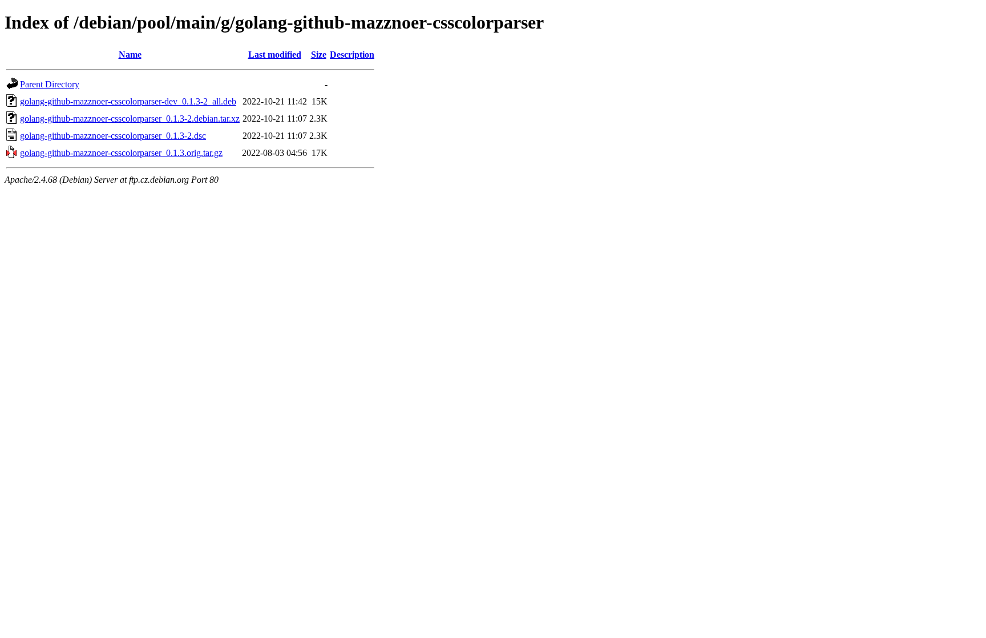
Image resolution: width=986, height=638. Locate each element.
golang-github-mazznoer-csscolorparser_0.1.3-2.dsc (113, 136)
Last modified (274, 54)
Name (130, 54)
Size (318, 54)
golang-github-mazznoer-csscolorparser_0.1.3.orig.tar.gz (121, 153)
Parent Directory (49, 84)
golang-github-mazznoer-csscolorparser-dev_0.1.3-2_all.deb (128, 101)
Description (352, 54)
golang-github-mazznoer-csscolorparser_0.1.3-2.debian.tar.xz (130, 118)
